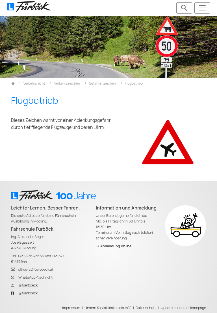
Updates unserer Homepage (183, 307)
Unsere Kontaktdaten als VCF (107, 307)
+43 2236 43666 (31, 256)
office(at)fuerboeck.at (35, 269)
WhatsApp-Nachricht (35, 277)
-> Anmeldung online (114, 246)
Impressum (71, 307)
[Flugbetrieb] (168, 142)
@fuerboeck (28, 285)
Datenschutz (146, 307)
